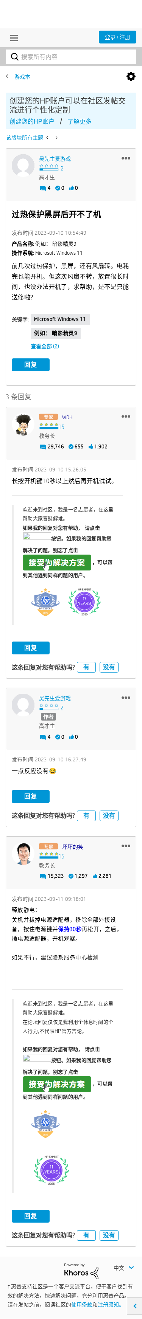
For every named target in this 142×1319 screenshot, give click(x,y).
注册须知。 (111, 1304)
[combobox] (71, 56)
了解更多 (79, 121)
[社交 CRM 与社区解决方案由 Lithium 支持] (81, 1270)
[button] (126, 158)
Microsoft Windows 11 (60, 319)
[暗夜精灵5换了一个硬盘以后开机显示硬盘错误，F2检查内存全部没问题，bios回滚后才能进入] (56, 138)
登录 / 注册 (117, 37)
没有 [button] (109, 667)
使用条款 (81, 1304)
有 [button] (86, 667)
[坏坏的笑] (23, 853)
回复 (30, 365)
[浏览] (12, 37)
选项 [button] (131, 77)
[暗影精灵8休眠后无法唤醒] (48, 138)
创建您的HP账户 (32, 121)
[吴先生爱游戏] (23, 165)
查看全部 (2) (45, 346)
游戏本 (22, 76)
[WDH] (23, 424)
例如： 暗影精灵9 (55, 333)
